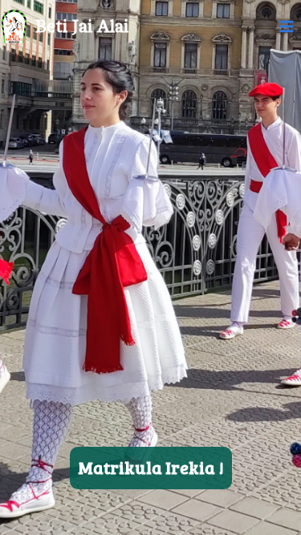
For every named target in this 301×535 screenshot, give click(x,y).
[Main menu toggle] (287, 27)
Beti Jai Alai (81, 26)
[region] (150, 267)
